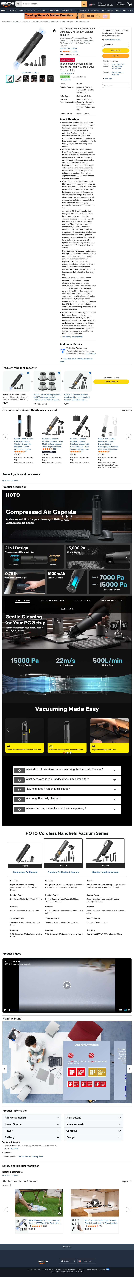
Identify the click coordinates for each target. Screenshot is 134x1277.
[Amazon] (7, 4)
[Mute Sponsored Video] (60, 1213)
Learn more (91, 353)
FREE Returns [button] (66, 73)
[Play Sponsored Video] (95, 1202)
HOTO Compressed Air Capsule (18, 964)
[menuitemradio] (125, 1010)
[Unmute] (129, 1010)
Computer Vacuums (82, 22)
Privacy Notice (48, 1269)
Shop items (65, 79)
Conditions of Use (34, 1269)
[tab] (22, 600)
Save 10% (65, 77)
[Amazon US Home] (43, 1262)
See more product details (72, 337)
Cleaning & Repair (66, 22)
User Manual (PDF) (10, 480)
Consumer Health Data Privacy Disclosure (70, 1269)
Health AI (12, 10)
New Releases (67, 10)
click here (14, 1148)
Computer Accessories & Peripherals (45, 22)
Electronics (6, 22)
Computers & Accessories (21, 22)
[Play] (4, 1010)
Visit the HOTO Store (68, 48)
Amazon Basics (40, 10)
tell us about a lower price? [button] (31, 1156)
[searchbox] (51, 3)
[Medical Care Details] (31, 10)
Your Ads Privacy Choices (95, 1269)
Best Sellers (54, 10)
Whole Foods (93, 10)
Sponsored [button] (6, 1185)
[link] (47, 381)
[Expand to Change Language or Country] (74, 1261)
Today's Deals (107, 10)
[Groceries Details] (85, 10)
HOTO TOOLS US (118, 64)
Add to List (108, 86)
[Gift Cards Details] (132, 10)
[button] (4, 10)
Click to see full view (30, 72)
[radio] (9, 78)
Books (118, 10)
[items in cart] (130, 4)
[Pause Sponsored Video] (60, 1208)
